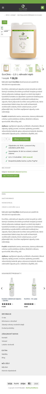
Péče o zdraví (10, 15)
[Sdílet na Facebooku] (3, 181)
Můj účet (5, 367)
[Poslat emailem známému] (7, 181)
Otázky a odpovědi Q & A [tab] (11, 207)
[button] (3, 7)
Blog (3, 358)
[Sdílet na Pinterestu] (11, 181)
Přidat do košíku (21, 139)
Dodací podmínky (8, 328)
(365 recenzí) (28, 157)
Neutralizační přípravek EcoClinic (29, 15)
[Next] (40, 41)
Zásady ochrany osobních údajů (13, 325)
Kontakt (4, 338)
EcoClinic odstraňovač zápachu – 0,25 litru (11, 299)
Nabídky (5, 354)
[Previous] (5, 41)
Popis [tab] (4, 194)
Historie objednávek (9, 371)
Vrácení (4, 341)
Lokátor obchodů (8, 345)
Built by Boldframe (32, 388)
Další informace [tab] (8, 198)
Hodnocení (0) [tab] (7, 203)
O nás (4, 318)
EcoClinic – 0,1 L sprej (30, 299)
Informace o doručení (9, 321)
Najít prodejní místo (10, 175)
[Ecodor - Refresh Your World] (23, 8)
